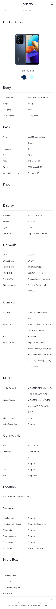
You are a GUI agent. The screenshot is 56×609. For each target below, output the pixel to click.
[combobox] (10, 11)
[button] (4, 4)
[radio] (24, 76)
